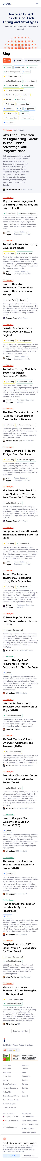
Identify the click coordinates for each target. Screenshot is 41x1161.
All (8, 60)
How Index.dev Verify (11, 1100)
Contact (25, 1096)
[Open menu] (37, 3)
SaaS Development (29, 1132)
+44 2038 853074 (12, 1120)
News (19, 60)
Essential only (29, 1156)
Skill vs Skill (7, 1092)
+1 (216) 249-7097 (12, 1116)
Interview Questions (10, 1088)
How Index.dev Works (11, 1096)
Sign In (5, 1080)
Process (25, 1068)
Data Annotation (28, 1116)
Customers (26, 1076)
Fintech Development (30, 1124)
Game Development (29, 1120)
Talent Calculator (9, 1108)
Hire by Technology (10, 1084)
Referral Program (9, 1104)
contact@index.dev (10, 1127)
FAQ (23, 1092)
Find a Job (7, 1076)
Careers (25, 1088)
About (24, 1072)
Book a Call (7, 1068)
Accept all (11, 1156)
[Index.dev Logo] (7, 3)
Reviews (25, 1084)
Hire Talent (7, 1072)
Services (25, 1080)
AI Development (28, 1128)
